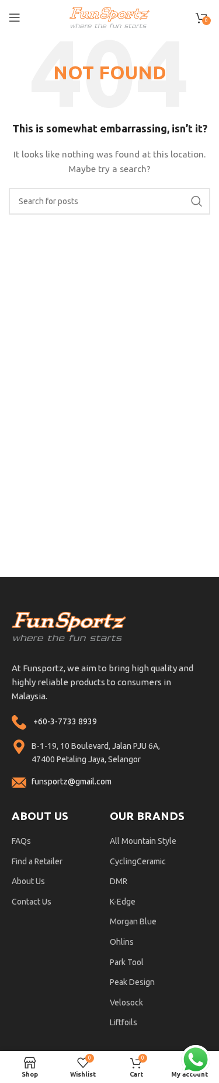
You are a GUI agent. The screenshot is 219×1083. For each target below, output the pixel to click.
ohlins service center (205, 581)
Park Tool (127, 962)
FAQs (21, 841)
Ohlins (122, 942)
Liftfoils (123, 1022)
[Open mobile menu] (14, 17)
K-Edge (122, 901)
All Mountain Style (143, 841)
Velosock (126, 1002)
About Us (28, 881)
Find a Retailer (37, 861)
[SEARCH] (196, 201)
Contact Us (31, 901)
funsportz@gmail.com (72, 781)
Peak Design (132, 982)
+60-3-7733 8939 (65, 721)
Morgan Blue (133, 921)
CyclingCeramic (138, 861)
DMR (118, 881)
